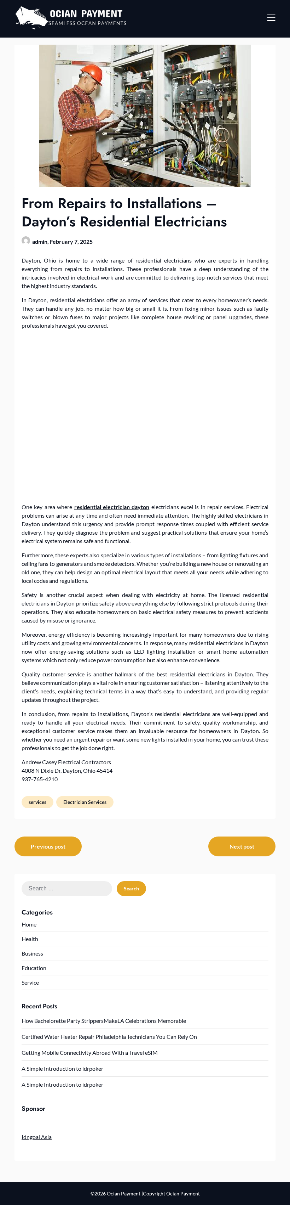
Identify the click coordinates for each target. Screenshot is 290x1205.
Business (32, 953)
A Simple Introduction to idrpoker (62, 1068)
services (37, 802)
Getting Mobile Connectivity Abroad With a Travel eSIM (90, 1052)
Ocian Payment (183, 1193)
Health (30, 938)
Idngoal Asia (37, 1136)
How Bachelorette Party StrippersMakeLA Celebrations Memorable (104, 1020)
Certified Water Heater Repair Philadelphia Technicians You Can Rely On (109, 1036)
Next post (242, 846)
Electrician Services (84, 802)
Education (34, 967)
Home (29, 924)
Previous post (48, 846)
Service (30, 982)
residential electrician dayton (112, 506)
